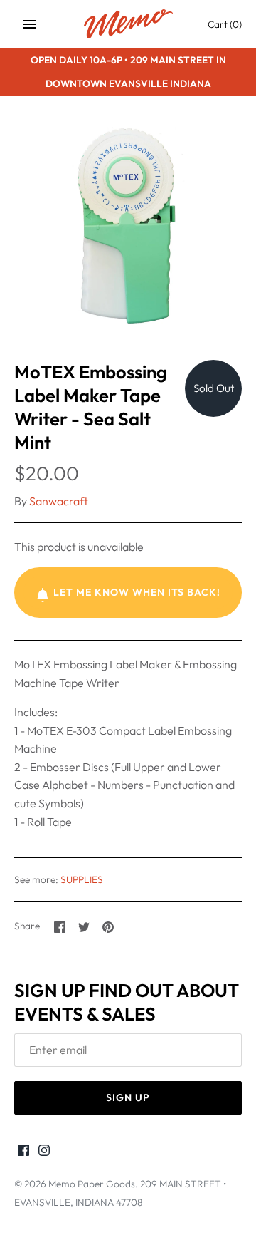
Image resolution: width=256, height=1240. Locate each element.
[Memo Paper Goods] (128, 23)
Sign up (128, 1097)
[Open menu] (30, 24)
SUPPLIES (81, 879)
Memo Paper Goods (91, 1183)
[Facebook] (23, 1152)
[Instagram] (44, 1152)
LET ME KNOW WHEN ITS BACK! (136, 592)
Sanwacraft (58, 501)
